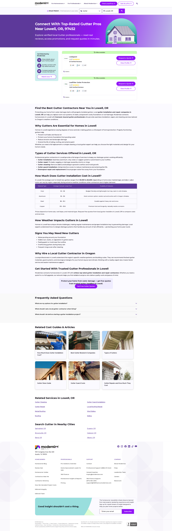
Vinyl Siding (91, 411)
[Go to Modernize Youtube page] (136, 446)
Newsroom (117, 481)
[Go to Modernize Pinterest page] (118, 446)
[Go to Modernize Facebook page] (125, 446)
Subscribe (128, 511)
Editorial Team (40, 493)
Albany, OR (91, 437)
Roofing (38, 416)
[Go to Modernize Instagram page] (122, 446)
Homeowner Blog (41, 463)
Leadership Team (120, 472)
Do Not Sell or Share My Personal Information (63, 525)
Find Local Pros (107, 3)
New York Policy (48, 525)
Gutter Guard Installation (96, 402)
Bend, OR (38, 437)
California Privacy (39, 525)
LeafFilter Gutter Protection (79, 82)
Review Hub (39, 468)
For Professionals (74, 3)
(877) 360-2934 (91, 481)
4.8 (73, 91)
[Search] (137, 4)
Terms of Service (70, 526)
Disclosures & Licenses (73, 523)
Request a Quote (125, 58)
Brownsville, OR (40, 433)
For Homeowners (58, 3)
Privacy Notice (38, 523)
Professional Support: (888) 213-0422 (98, 468)
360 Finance (65, 474)
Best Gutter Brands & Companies (83, 353)
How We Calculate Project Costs (45, 485)
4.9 (73, 65)
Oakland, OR (91, 433)
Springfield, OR (40, 428)
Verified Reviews (75, 61)
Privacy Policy (61, 526)
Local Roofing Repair (94, 407)
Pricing (63, 483)
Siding (89, 416)
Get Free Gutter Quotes (86, 286)
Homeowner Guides (41, 472)
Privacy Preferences (62, 523)
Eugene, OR (91, 428)
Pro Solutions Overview (68, 463)
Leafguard (73, 57)
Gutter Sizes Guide (44, 383)
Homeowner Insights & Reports (71, 478)
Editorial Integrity (41, 489)
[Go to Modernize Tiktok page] (132, 446)
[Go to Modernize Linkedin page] (129, 446)
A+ (79, 65)
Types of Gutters (110, 353)
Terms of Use (46, 523)
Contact (89, 463)
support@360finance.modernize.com (98, 483)
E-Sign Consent (53, 523)
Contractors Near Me (42, 476)
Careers (116, 476)
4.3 (85, 65)
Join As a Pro (125, 3)
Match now (46, 77)
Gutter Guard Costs (78, 383)
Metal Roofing (40, 411)
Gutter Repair (40, 407)
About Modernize (90, 3)
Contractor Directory (42, 481)
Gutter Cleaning (41, 402)
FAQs (116, 468)
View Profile (125, 63)
